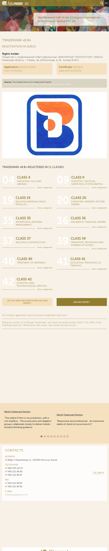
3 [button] (57, 25)
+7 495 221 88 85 (13, 483)
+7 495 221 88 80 (13, 471)
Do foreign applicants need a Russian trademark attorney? (34, 315)
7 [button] (61, 436)
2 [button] (54, 25)
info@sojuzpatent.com (16, 494)
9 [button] (67, 436)
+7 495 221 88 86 (13, 486)
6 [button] (57, 436)
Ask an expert (82, 302)
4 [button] (51, 436)
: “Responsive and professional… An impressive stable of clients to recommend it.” (80, 419)
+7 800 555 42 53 (14, 468)
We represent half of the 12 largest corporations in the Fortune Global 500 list (69, 19)
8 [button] (64, 436)
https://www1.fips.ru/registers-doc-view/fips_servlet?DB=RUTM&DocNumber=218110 (37, 84)
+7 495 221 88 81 (13, 475)
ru (106, 3)
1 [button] (51, 25)
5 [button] (54, 436)
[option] (54, 15)
